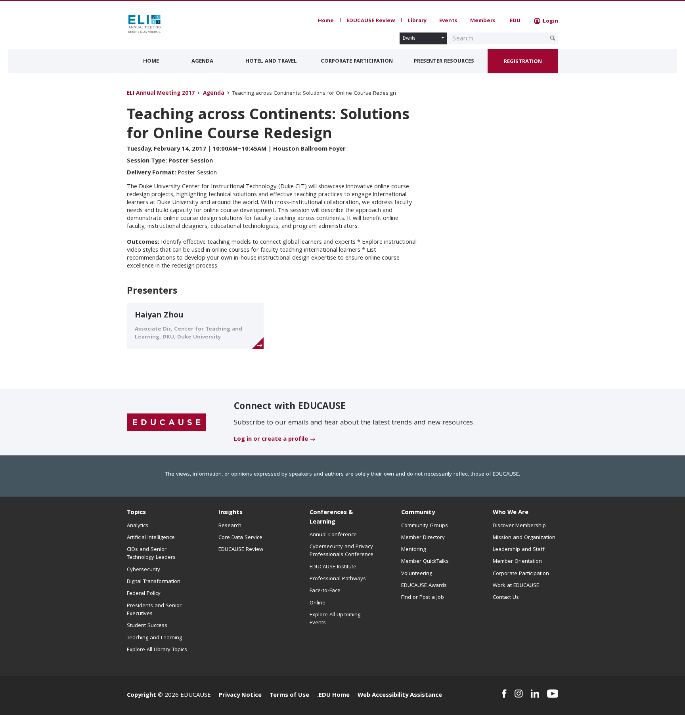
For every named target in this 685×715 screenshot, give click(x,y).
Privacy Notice (240, 695)
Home (326, 21)
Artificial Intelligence (151, 537)
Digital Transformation (153, 581)
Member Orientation (517, 561)
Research (229, 526)
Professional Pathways (338, 579)
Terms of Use (289, 695)
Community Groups (424, 526)
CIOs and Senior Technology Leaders (151, 553)
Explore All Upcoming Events (335, 619)
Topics (136, 513)
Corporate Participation (357, 61)
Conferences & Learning (331, 517)
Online (317, 603)
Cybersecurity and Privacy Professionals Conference (341, 551)
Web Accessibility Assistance (400, 695)
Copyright (141, 695)
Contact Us (506, 597)
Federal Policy (144, 593)
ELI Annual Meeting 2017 (161, 93)
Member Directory (423, 537)
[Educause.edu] (166, 422)
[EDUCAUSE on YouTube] (552, 693)
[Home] (162, 24)
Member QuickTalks (425, 561)
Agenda (202, 61)
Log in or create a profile (271, 439)
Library (417, 21)
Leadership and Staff (519, 549)
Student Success (147, 625)
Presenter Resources (444, 61)
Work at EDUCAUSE (516, 585)
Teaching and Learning (154, 638)
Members (483, 21)
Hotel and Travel (271, 61)
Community (418, 513)
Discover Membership (519, 526)
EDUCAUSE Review (370, 21)
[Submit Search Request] (552, 38)
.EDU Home (333, 695)
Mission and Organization (524, 537)
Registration (523, 61)
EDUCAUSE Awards (424, 585)
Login (549, 21)
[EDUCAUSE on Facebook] (504, 693)
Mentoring (413, 549)
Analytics (137, 526)
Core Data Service (240, 537)
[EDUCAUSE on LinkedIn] (535, 693)
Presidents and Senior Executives (154, 610)
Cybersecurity (143, 570)
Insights (230, 513)
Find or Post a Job (422, 597)
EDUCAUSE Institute (333, 567)
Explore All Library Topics (157, 650)
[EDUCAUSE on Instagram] (519, 693)
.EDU (514, 21)
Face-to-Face (325, 591)
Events (448, 21)
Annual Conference (333, 535)
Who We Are (510, 513)
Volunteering (416, 574)
